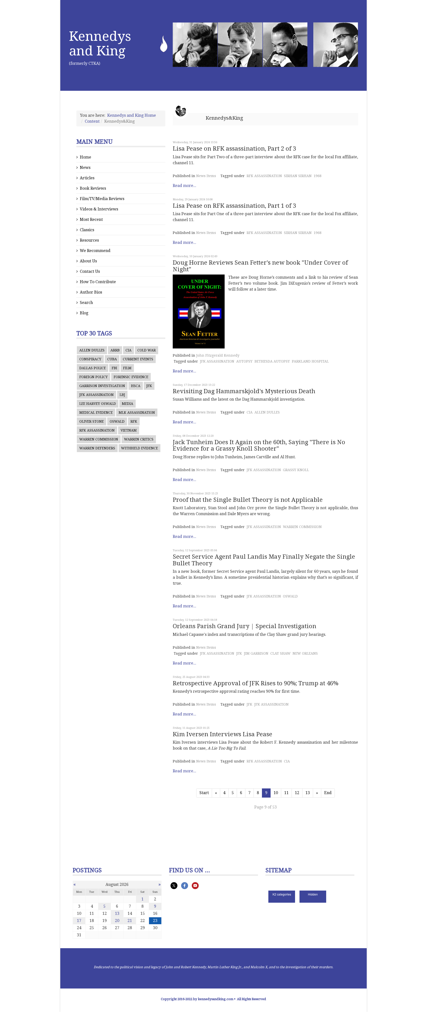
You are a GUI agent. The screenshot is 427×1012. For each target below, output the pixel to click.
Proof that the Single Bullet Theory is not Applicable (248, 499)
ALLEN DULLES (92, 350)
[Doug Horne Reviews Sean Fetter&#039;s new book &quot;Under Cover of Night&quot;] (199, 311)
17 (79, 920)
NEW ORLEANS (305, 653)
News (85, 167)
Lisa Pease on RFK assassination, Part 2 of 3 (234, 148)
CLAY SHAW (280, 653)
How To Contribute (98, 281)
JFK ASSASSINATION (96, 395)
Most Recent (91, 219)
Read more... (184, 185)
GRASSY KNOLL (296, 470)
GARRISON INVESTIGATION (102, 386)
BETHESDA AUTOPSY (272, 361)
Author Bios (91, 292)
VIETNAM (129, 430)
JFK (149, 386)
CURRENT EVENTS (138, 359)
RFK (133, 421)
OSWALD (117, 421)
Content (92, 121)
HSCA (135, 386)
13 (307, 792)
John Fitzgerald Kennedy (217, 355)
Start (204, 792)
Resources (89, 240)
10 (276, 792)
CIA (128, 350)
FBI (114, 368)
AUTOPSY (244, 361)
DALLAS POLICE (92, 368)
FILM (127, 368)
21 (130, 920)
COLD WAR (146, 350)
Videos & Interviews (99, 209)
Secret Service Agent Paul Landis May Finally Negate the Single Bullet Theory (264, 560)
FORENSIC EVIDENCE (131, 377)
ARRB (115, 350)
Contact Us (90, 271)
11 (286, 792)
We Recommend (95, 250)
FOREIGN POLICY (93, 377)
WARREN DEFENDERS (97, 448)
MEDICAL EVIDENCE (96, 412)
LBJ (122, 395)
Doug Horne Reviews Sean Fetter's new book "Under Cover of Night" (260, 266)
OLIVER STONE (91, 421)
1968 (317, 176)
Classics (87, 230)
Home (85, 157)
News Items (206, 176)
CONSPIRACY (90, 359)
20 (117, 920)
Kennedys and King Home (131, 115)
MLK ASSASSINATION (137, 412)
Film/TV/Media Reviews (102, 198)
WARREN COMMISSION (98, 439)
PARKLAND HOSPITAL (310, 361)
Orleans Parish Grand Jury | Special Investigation (244, 626)
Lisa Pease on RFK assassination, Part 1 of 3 (234, 205)
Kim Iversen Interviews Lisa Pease (222, 734)
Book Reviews (93, 188)
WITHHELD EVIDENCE (139, 448)
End (328, 792)
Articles (87, 178)
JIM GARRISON (256, 653)
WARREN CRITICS (138, 439)
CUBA (112, 359)
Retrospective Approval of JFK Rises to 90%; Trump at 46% (255, 683)
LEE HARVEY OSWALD (97, 404)
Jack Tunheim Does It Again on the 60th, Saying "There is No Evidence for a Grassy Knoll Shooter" (259, 445)
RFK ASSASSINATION (97, 430)
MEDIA (127, 404)
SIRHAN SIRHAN (298, 176)
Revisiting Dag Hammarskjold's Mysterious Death (244, 391)
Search (86, 302)
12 (297, 792)
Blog (84, 313)
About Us (88, 261)
